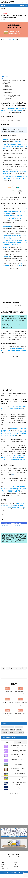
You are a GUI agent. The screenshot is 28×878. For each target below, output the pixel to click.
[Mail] (16, 856)
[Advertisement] (14, 57)
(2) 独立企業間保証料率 (8, 92)
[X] (11, 856)
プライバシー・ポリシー (5, 868)
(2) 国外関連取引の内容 (8, 86)
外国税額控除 (5, 732)
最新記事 (3, 8)
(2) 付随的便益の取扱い (8, 98)
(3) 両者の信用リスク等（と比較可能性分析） (12, 88)
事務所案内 (16, 866)
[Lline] (16, 668)
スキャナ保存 (5, 729)
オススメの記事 (20, 742)
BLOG (15, 864)
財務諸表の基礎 (13, 732)
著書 (2, 866)
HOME (2, 862)
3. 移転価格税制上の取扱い (7, 89)
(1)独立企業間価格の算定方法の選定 (10, 91)
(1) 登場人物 (6, 85)
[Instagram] (9, 856)
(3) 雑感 (5, 99)
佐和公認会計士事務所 (7, 2)
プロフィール (3, 864)
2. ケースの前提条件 (6, 83)
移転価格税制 (4, 13)
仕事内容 (12, 729)
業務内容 (15, 862)
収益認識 (19, 729)
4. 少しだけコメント (6, 94)
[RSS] (18, 856)
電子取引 (21, 732)
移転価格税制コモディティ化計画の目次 (11, 525)
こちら (12, 474)
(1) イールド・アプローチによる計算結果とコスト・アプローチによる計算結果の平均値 (14, 96)
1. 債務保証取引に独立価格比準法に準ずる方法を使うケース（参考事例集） (13, 81)
